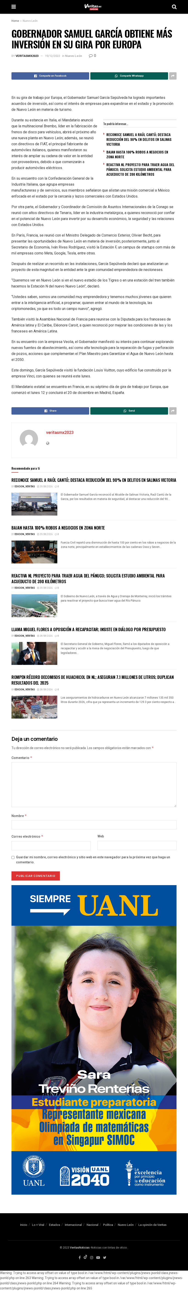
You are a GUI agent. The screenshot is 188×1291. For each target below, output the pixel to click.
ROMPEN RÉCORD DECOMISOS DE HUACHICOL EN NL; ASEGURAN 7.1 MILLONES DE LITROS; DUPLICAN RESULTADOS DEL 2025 (92, 680)
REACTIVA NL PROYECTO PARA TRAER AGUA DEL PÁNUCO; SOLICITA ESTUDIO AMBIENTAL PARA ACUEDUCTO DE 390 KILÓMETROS (140, 169)
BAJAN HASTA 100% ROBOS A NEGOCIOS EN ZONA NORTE (137, 154)
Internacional (73, 1225)
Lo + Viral (38, 1225)
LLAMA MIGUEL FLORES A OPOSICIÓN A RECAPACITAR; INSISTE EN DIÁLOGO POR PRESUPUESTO (88, 629)
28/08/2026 (46, 636)
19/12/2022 (52, 56)
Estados (54, 1225)
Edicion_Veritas (25, 486)
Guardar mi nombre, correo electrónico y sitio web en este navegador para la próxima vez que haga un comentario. (93, 860)
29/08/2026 (46, 486)
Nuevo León (30, 21)
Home (15, 21)
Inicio (23, 1225)
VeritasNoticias (80, 1248)
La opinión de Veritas (152, 1225)
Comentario (21, 758)
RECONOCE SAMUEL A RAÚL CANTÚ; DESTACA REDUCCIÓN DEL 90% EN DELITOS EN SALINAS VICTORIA (138, 139)
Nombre (19, 816)
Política (108, 1225)
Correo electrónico (27, 836)
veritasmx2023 (27, 56)
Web (100, 836)
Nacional (92, 1225)
